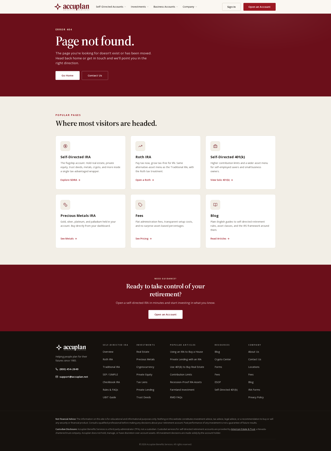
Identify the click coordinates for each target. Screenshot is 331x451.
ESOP (218, 382)
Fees (217, 374)
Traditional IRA (111, 367)
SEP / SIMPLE (110, 374)
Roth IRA (108, 359)
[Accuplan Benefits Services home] (71, 7)
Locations (253, 367)
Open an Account (259, 6)
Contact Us (95, 75)
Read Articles (219, 238)
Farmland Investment (182, 389)
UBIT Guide (109, 397)
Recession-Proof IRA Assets (186, 382)
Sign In (231, 6)
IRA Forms (254, 389)
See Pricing (144, 238)
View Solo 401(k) (221, 180)
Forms (218, 367)
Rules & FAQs (110, 389)
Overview (108, 351)
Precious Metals (145, 359)
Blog (217, 351)
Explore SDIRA (70, 180)
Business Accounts (164, 6)
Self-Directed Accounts (109, 6)
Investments (138, 6)
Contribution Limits (181, 374)
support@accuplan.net (73, 376)
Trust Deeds (143, 397)
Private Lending (145, 389)
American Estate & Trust (243, 429)
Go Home (68, 75)
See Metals (69, 238)
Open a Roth (145, 180)
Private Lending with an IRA (185, 359)
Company (188, 6)
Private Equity (144, 374)
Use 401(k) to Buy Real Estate (187, 367)
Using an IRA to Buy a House (186, 351)
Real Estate (142, 351)
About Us (253, 351)
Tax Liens (141, 382)
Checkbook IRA (111, 382)
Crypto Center (223, 359)
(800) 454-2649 (68, 369)
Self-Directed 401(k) (226, 389)
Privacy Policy (256, 397)
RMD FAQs (176, 397)
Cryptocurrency (145, 367)
